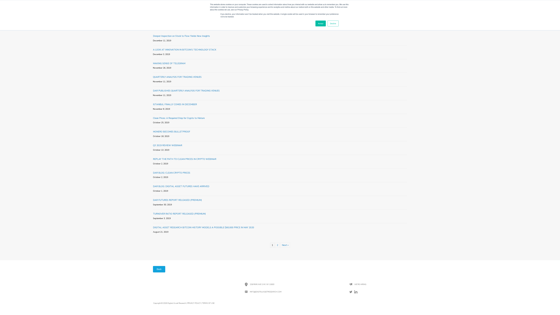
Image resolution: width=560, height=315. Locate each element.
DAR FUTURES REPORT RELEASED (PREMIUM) (177, 200)
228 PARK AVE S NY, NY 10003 (262, 284)
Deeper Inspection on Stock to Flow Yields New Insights (181, 36)
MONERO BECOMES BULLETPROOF (171, 131)
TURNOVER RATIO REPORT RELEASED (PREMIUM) (179, 213)
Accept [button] (320, 23)
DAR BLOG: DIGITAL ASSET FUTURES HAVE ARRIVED (181, 186)
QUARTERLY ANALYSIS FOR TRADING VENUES (177, 77)
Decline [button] (333, 23)
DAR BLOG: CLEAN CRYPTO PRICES (171, 172)
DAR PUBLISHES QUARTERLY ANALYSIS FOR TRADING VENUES (186, 90)
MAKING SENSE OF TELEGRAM (169, 63)
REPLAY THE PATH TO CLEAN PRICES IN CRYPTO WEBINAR (184, 159)
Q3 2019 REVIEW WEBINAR (167, 145)
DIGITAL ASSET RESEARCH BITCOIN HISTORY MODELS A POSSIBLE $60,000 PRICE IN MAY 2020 (203, 227)
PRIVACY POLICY (194, 303)
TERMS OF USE (208, 303)
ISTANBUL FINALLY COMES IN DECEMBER (175, 104)
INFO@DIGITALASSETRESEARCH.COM (265, 292)
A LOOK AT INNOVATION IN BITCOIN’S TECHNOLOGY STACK (184, 49)
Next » (285, 245)
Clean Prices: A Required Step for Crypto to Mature (179, 118)
